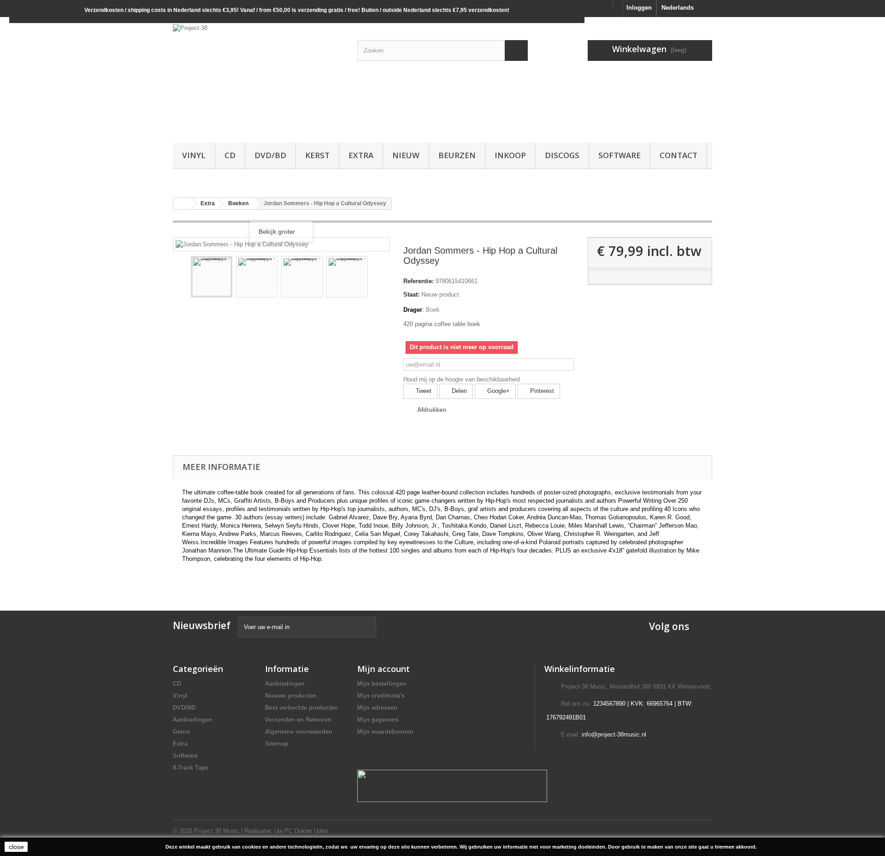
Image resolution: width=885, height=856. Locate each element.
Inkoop (510, 155)
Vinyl (194, 155)
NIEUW (405, 155)
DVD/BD (270, 155)
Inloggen (639, 7)
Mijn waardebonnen (385, 731)
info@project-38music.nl (614, 734)
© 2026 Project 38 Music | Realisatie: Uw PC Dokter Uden (250, 830)
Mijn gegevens (378, 719)
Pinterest (541, 390)
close (16, 846)
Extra (360, 155)
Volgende (376, 278)
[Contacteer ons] (617, 4)
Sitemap (277, 743)
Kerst (317, 155)
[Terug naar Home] (182, 203)
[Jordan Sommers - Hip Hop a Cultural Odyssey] (211, 276)
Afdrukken (431, 409)
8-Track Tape (190, 767)
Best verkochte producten (301, 707)
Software (619, 155)
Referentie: (418, 281)
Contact (678, 155)
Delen (458, 390)
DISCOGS (562, 155)
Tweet (422, 390)
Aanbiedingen (192, 719)
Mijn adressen (377, 707)
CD (230, 155)
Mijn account (383, 668)
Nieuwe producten (291, 695)
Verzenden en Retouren (298, 719)
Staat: (411, 294)
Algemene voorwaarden (298, 731)
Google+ (497, 390)
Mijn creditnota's (381, 695)
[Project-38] (258, 77)
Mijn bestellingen (382, 683)
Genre (181, 731)
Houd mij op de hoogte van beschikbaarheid (461, 379)
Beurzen (457, 155)
